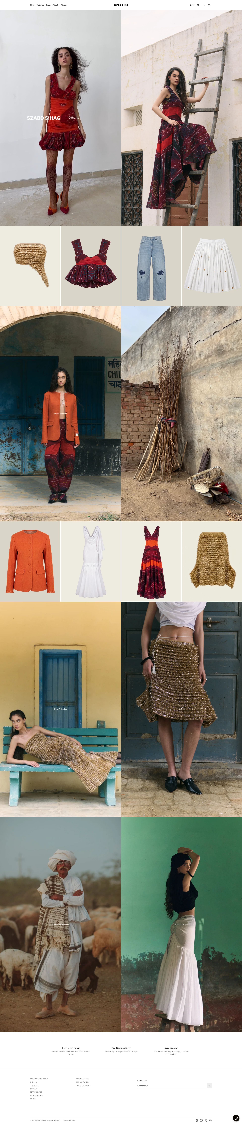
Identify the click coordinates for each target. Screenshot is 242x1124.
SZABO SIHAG (41, 1120)
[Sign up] (209, 1085)
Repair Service (36, 1092)
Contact (34, 1089)
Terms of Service (83, 1085)
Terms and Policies (69, 1120)
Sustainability (82, 1079)
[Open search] (198, 5)
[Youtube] (210, 1120)
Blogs (32, 1099)
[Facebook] (196, 1120)
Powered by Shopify (53, 1120)
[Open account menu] (203, 5)
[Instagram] (201, 1120)
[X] (205, 1120)
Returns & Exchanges (39, 1079)
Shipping (33, 1082)
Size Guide (34, 1085)
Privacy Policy (82, 1082)
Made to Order (36, 1095)
